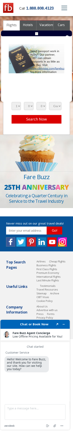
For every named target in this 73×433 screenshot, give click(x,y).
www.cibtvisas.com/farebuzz (48, 68)
